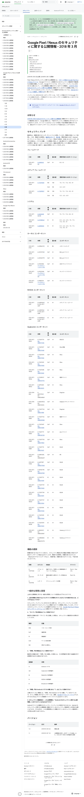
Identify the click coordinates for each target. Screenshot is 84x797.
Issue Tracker (67, 779)
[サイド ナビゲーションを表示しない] (19, 794)
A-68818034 (41, 226)
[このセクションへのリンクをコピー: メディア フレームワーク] (47, 170)
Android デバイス (59, 10)
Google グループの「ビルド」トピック (53, 781)
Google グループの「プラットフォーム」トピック (53, 777)
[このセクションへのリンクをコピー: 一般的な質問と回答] (46, 591)
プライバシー (60, 791)
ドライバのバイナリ (29, 779)
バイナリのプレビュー (30, 774)
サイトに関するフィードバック (33, 794)
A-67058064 (41, 220)
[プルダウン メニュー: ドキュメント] (23, 2)
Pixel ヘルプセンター (69, 768)
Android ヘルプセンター (70, 766)
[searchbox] (11, 16)
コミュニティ (38, 791)
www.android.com (69, 771)
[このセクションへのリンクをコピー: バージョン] (39, 718)
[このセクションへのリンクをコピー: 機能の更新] (39, 549)
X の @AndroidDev (49, 768)
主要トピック (37, 10)
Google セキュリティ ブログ (51, 774)
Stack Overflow (68, 776)
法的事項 (45, 791)
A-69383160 (41, 162)
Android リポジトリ (29, 766)
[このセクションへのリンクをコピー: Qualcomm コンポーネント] (49, 327)
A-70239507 (41, 191)
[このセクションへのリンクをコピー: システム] (35, 202)
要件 (25, 768)
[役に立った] (75, 36)
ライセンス (52, 791)
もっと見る (30, 2)
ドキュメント (17, 2)
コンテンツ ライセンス (51, 751)
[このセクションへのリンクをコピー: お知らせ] (37, 115)
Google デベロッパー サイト (66, 105)
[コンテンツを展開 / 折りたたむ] (39, 56)
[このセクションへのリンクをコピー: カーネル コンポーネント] (47, 234)
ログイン (79, 2)
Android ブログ (48, 771)
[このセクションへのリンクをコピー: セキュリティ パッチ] (47, 132)
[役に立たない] (77, 36)
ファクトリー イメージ (30, 776)
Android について (28, 791)
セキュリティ (26, 10)
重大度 (58, 137)
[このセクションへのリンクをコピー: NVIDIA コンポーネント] (46, 290)
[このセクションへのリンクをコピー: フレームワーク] (40, 150)
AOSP (28, 36)
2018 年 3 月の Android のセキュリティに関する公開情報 (44, 119)
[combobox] (50, 1)
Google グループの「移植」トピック (53, 785)
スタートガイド (14, 10)
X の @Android (48, 766)
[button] (9, 26)
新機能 (3, 10)
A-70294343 (41, 182)
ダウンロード (27, 771)
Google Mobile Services (70, 774)
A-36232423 (41, 214)
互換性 (48, 10)
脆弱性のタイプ (50, 137)
